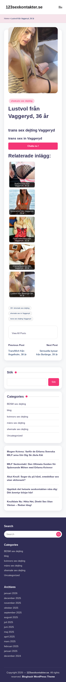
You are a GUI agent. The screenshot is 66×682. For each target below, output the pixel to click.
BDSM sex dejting (16, 404)
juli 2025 (8, 622)
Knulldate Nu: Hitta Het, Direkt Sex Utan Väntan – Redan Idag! (30, 503)
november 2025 (12, 603)
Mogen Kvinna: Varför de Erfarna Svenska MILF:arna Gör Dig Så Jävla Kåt (31, 453)
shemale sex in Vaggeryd (20, 313)
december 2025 (12, 598)
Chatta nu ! (33, 146)
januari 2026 (10, 593)
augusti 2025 (11, 617)
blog (9, 410)
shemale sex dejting (21, 101)
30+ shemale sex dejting (19, 308)
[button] (19, 333)
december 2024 (12, 656)
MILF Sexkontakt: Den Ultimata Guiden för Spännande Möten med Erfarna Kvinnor (31, 466)
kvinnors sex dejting (17, 416)
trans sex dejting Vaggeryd (20, 319)
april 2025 (9, 636)
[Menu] (60, 7)
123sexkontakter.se (24, 7)
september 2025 (13, 612)
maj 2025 (9, 632)
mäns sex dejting (16, 423)
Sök (10, 372)
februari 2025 (11, 646)
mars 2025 (10, 641)
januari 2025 (10, 651)
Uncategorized (15, 435)
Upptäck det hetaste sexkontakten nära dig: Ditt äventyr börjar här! (32, 491)
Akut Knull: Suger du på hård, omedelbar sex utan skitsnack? (33, 478)
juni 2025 (9, 627)
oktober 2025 (11, 608)
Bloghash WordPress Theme (38, 676)
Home (6, 18)
